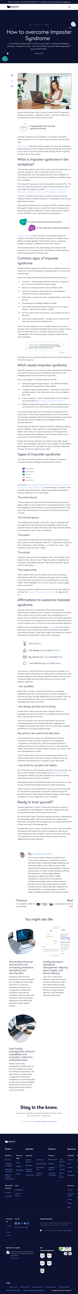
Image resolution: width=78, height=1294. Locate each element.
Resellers (51, 1164)
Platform (8, 1160)
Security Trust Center (13, 1290)
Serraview (8, 1196)
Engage (18, 1166)
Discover (37, 25)
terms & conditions (42, 1121)
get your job (59, 773)
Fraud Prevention (37, 1287)
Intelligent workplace (8, 1165)
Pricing (70, 1171)
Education (29, 1165)
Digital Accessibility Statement (33, 1290)
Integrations (19, 1190)
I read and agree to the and (41, 1121)
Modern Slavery (51, 1287)
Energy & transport (29, 1170)
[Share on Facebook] (12, 75)
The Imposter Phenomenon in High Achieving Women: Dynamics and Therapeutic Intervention (43, 190)
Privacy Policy (24, 1287)
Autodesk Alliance (51, 1168)
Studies (51, 627)
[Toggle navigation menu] (69, 6)
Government (30, 1175)
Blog (47, 25)
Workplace (19, 1170)
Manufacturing (41, 1164)
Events (70, 1199)
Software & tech (40, 1168)
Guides (70, 1203)
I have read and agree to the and (57, 1230)
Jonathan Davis (42, 854)
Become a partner (62, 1167)
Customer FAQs (64, 1287)
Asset (18, 1162)
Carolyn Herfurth (24, 235)
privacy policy (53, 1121)
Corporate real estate (52, 1174)
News (69, 1164)
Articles (70, 1190)
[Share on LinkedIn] (12, 86)
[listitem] (16, 1223)
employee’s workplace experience (51, 400)
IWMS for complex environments (9, 1177)
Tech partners (62, 1161)
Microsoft (54, 1159)
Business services (28, 1161)
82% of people (23, 146)
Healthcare (40, 1160)
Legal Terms (13, 1287)
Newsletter (71, 1175)
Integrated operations (8, 1170)
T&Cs (60, 1230)
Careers (70, 1167)
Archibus (8, 1192)
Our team (71, 1160)
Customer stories (71, 1195)
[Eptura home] (13, 6)
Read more (66, 2)
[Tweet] (12, 80)
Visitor (18, 1174)
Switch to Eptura (18, 1195)
